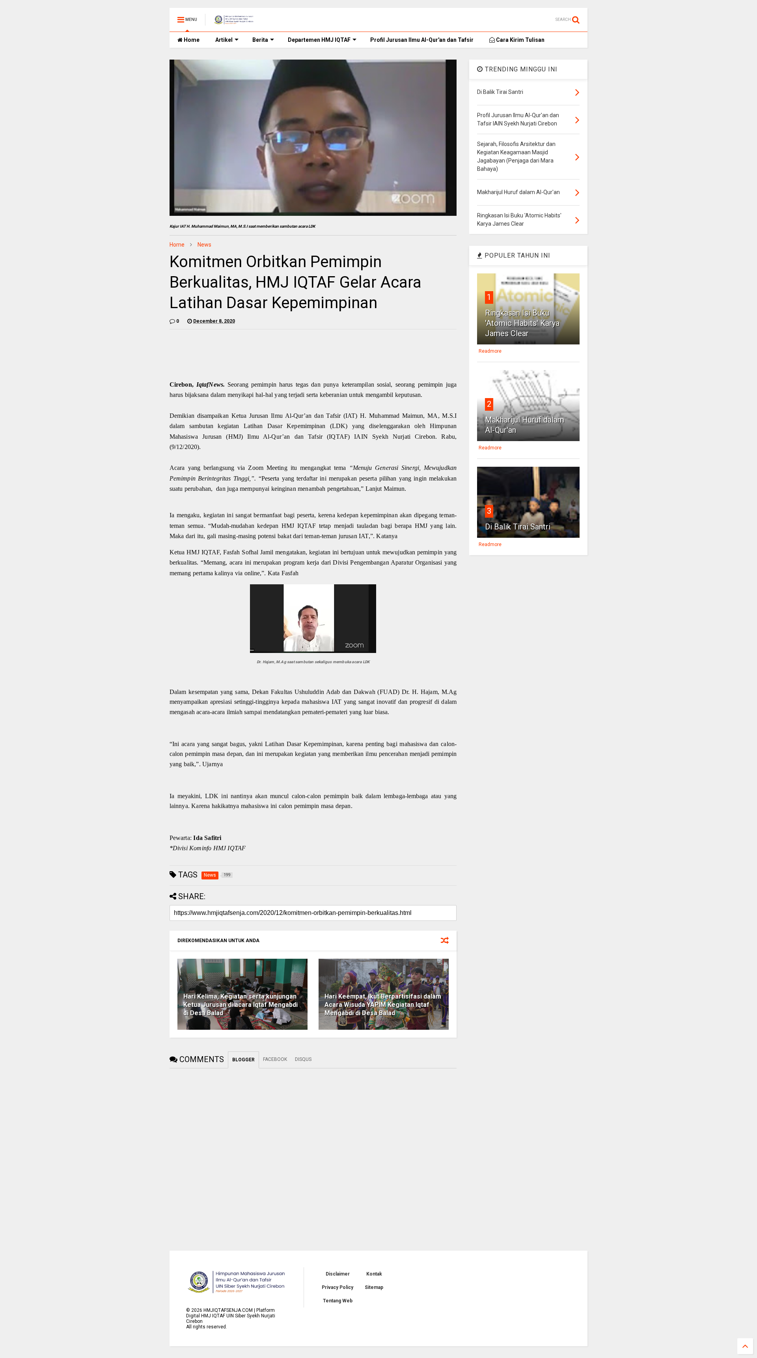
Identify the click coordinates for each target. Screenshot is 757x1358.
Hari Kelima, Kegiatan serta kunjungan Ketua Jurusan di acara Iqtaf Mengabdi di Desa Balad (240, 1005)
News (204, 244)
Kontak (374, 1274)
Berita (260, 40)
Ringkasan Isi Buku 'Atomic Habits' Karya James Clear (522, 323)
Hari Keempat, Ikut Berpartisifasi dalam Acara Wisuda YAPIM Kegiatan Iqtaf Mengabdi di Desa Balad (382, 1005)
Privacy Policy (337, 1287)
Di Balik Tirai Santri (517, 526)
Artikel (224, 40)
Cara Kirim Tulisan (519, 40)
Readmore (490, 351)
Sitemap (374, 1287)
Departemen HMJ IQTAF (319, 40)
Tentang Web (337, 1301)
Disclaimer (338, 1274)
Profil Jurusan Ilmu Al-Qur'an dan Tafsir (422, 40)
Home (191, 40)
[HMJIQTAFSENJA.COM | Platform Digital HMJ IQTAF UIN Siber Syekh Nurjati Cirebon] (234, 22)
